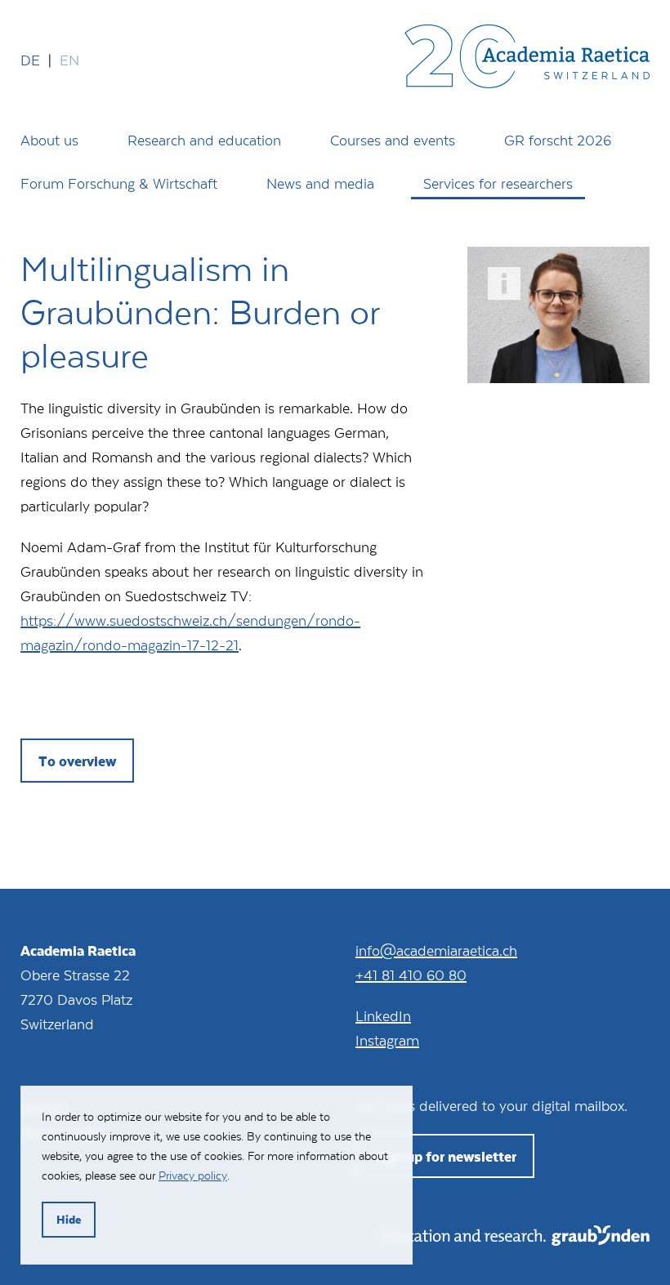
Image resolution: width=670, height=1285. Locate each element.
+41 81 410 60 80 (411, 974)
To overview (77, 760)
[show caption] (504, 283)
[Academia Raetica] (527, 60)
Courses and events (392, 139)
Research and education (204, 139)
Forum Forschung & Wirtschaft (118, 183)
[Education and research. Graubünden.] (516, 1240)
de (30, 59)
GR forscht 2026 (557, 139)
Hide (68, 1219)
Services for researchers (498, 183)
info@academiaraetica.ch (436, 950)
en (69, 59)
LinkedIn (383, 1015)
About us (49, 139)
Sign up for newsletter (444, 1155)
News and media (320, 183)
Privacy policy (193, 1175)
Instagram (387, 1039)
